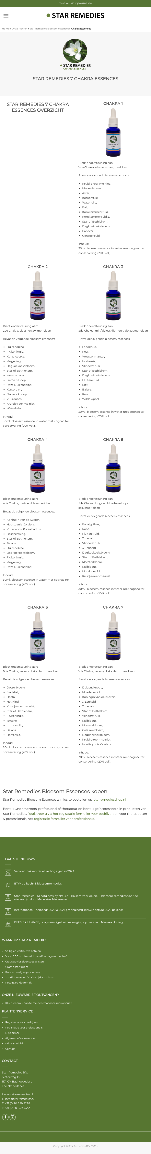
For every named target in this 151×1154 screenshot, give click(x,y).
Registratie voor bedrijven (21, 1022)
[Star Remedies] (75, 16)
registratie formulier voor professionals (64, 819)
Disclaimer (12, 1032)
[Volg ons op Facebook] (5, 1117)
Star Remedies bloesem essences (49, 28)
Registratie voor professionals (23, 1027)
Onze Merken (19, 28)
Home (5, 28)
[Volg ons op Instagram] (12, 1117)
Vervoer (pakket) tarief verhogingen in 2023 (44, 871)
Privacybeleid (14, 1043)
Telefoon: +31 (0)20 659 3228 (75, 3)
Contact (10, 1048)
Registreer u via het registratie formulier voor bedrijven (71, 814)
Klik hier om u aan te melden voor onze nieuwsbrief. (38, 1003)
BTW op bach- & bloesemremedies (38, 883)
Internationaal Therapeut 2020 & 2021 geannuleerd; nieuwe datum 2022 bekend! (68, 910)
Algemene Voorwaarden (21, 1038)
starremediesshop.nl (110, 799)
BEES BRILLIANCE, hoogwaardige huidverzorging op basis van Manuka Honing (68, 922)
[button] (6, 15)
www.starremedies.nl (18, 1094)
